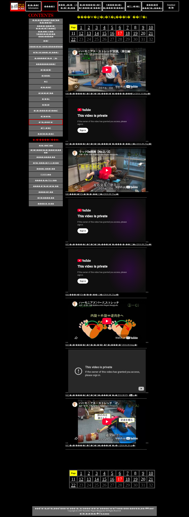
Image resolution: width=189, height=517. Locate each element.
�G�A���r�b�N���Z (46, 111)
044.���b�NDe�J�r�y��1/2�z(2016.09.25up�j (92, 295)
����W (49, 6)
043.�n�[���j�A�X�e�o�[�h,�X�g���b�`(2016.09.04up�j (101, 345)
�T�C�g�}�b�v (88, 514)
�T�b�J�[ (46, 70)
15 (104, 33)
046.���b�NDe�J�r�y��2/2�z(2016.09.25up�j (92, 194)
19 (135, 33)
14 (96, 33)
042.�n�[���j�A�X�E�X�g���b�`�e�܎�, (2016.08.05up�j (101, 395)
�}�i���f (105, 514)
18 (127, 33)
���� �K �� (45, 192)
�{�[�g (46, 99)
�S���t (46, 76)
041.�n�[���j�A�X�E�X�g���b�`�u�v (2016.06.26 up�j (100, 445)
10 (151, 27)
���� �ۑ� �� (46, 204)
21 (151, 33)
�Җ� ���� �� (45, 198)
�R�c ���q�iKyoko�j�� (46, 163)
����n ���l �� (46, 169)
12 (81, 33)
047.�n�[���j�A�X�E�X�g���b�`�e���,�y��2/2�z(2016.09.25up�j (108, 144)
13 (89, 33)
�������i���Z (46, 64)
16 (112, 33)
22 (73, 39)
